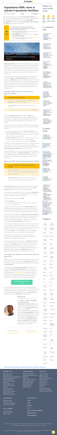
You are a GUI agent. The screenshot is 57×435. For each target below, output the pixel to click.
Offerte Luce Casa (43, 375)
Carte (29, 400)
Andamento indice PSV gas (45, 391)
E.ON (44, 264)
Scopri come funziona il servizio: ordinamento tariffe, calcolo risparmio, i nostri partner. (25, 367)
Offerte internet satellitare (9, 381)
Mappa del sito (31, 413)
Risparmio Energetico (52, 324)
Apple (44, 232)
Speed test (5, 387)
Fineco (51, 275)
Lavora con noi (39, 425)
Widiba (51, 359)
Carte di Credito (45, 248)
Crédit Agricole (52, 257)
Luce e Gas (42, 371)
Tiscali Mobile (51, 340)
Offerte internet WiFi (8, 379)
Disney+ (51, 260)
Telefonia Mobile (45, 335)
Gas (44, 278)
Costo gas (41, 387)
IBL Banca (45, 286)
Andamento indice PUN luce (45, 389)
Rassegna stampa (31, 423)
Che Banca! (51, 248)
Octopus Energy (45, 310)
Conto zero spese (7, 411)
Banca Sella (45, 240)
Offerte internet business (8, 385)
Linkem (44, 302)
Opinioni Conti (6, 413)
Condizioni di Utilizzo (39, 423)
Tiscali (44, 339)
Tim (50, 335)
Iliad (51, 285)
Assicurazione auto (7, 400)
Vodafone (45, 356)
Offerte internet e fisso (8, 384)
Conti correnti (8, 408)
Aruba (51, 232)
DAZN (44, 260)
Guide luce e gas (43, 381)
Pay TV (29, 408)
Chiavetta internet (27, 387)
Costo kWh (42, 385)
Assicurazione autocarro (8, 404)
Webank (51, 356)
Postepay (45, 317)
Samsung (45, 328)
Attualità (51, 236)
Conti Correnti (45, 252)
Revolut (44, 323)
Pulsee (44, 320)
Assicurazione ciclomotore (9, 403)
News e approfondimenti (35, 410)
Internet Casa (51, 294)
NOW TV (51, 305)
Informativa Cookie (15, 425)
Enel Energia (45, 268)
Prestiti (51, 317)
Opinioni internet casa (8, 392)
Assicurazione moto (7, 401)
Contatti (44, 425)
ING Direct (45, 294)
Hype (51, 282)
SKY (51, 328)
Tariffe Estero (26, 378)
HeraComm (52, 278)
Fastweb (45, 275)
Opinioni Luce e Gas (44, 379)
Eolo (51, 272)
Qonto (51, 320)
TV (50, 344)
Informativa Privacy (48, 423)
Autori (11, 423)
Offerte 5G (25, 376)
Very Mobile (51, 348)
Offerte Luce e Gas (43, 373)
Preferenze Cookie (24, 425)
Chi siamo (7, 423)
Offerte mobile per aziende (29, 379)
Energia (51, 267)
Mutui (44, 305)
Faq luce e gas (42, 382)
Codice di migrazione (8, 388)
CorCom (27, 309)
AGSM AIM (45, 229)
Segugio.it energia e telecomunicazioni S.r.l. (14, 430)
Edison (51, 264)
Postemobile (52, 313)
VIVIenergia (52, 352)
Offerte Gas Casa (43, 376)
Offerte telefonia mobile (28, 373)
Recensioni (15, 423)
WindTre (45, 363)
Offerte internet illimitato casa (10, 378)
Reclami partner (31, 425)
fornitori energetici (20, 272)
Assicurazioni (46, 236)
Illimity (44, 290)
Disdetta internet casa (8, 389)
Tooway (45, 344)
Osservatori (52, 309)
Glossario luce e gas (44, 384)
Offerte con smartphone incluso (30, 375)
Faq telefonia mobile (27, 384)
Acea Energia (51, 224)
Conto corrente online (8, 412)
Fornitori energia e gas (44, 388)
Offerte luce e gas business (45, 378)
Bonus (22, 13)
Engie (44, 272)
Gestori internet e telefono (9, 394)
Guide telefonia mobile (28, 382)
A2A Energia (45, 224)
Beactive (45, 243)
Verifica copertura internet (9, 391)
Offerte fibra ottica (7, 375)
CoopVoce (45, 256)
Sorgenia (45, 331)
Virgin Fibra (45, 353)
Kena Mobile (51, 298)
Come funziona (31, 415)
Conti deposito (52, 252)
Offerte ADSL (6, 382)
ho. (44, 282)
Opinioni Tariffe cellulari (28, 381)
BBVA (51, 239)
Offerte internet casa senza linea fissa (12, 376)
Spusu (51, 331)
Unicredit (45, 347)
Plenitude (45, 313)
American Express (52, 229)
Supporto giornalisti (22, 423)
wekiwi (44, 359)
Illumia (51, 290)
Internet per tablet (27, 385)
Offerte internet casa (8, 373)
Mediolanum (52, 302)
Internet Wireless (45, 298)
